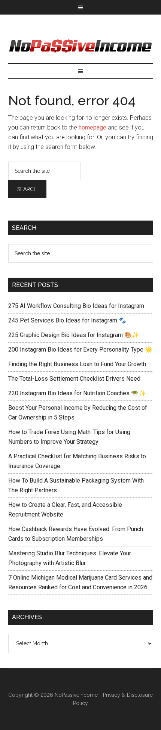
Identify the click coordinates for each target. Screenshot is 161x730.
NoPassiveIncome (76, 695)
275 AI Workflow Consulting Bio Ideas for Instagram (76, 305)
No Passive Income (80, 46)
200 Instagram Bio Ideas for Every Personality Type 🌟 (80, 349)
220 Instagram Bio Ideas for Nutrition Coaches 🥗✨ (77, 393)
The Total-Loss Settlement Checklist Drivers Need (74, 378)
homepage (92, 127)
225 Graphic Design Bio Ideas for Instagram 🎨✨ (73, 335)
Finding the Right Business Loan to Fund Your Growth (77, 364)
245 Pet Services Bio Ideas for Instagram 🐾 (67, 320)
